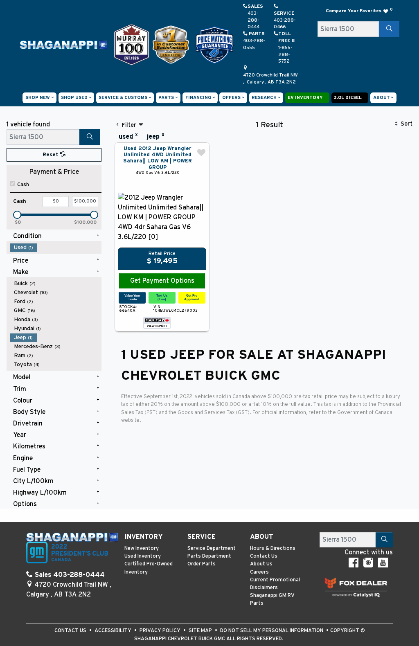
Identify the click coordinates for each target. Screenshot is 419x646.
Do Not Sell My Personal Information (272, 630)
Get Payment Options (162, 280)
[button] (39, 97)
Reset (51, 155)
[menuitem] (55, 247)
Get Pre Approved (191, 297)
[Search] (389, 29)
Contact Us (263, 556)
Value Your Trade (132, 297)
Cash (23, 184)
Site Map (201, 630)
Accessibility (114, 630)
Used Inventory (142, 556)
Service (201, 536)
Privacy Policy (161, 630)
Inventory (143, 536)
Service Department (211, 548)
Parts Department (209, 556)
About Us (261, 564)
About (261, 536)
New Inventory (141, 548)
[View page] (132, 44)
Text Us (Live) (161, 297)
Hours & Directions (272, 548)
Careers (259, 572)
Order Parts (201, 564)
